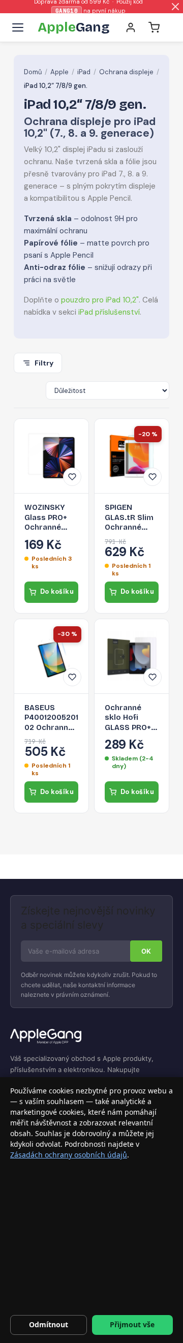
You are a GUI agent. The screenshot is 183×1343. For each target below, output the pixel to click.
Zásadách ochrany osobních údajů (68, 1154)
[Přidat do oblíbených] (72, 477)
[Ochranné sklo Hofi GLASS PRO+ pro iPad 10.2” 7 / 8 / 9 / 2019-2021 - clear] (132, 656)
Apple (59, 72)
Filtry (44, 363)
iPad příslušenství (109, 312)
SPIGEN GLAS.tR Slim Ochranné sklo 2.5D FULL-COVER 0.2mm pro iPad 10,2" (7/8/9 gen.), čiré (129, 518)
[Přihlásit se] (130, 27)
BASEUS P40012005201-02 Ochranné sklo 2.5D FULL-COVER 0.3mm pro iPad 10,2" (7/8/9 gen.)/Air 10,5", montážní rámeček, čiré (51, 718)
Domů (33, 72)
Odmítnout (48, 1324)
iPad (83, 72)
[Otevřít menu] (17, 27)
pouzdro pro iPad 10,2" (100, 300)
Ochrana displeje (126, 72)
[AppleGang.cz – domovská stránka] (91, 1037)
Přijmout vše (132, 1324)
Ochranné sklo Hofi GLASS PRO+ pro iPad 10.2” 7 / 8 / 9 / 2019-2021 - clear (130, 718)
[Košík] (154, 27)
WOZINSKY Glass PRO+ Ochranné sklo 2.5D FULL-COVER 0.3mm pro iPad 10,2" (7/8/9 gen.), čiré (47, 518)
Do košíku (57, 591)
